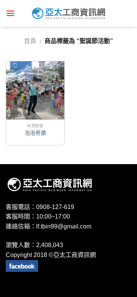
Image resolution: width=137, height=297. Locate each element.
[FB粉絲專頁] (22, 265)
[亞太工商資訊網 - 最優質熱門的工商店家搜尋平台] (68, 13)
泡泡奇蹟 (35, 133)
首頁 (30, 41)
